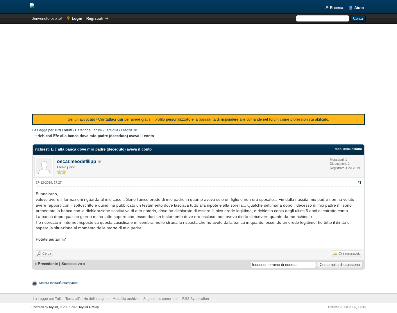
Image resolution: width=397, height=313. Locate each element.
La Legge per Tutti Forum (52, 130)
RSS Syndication (195, 299)
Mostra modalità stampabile (58, 283)
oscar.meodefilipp (76, 161)
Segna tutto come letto (160, 299)
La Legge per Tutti (47, 299)
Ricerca (336, 8)
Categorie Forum (88, 130)
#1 (359, 182)
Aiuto (359, 8)
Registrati (94, 18)
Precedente (48, 264)
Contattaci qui (110, 119)
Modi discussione (348, 149)
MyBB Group (89, 307)
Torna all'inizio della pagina (87, 299)
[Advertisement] (198, 70)
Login (77, 18)
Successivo (71, 264)
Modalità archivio (126, 299)
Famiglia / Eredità (118, 130)
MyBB (53, 307)
